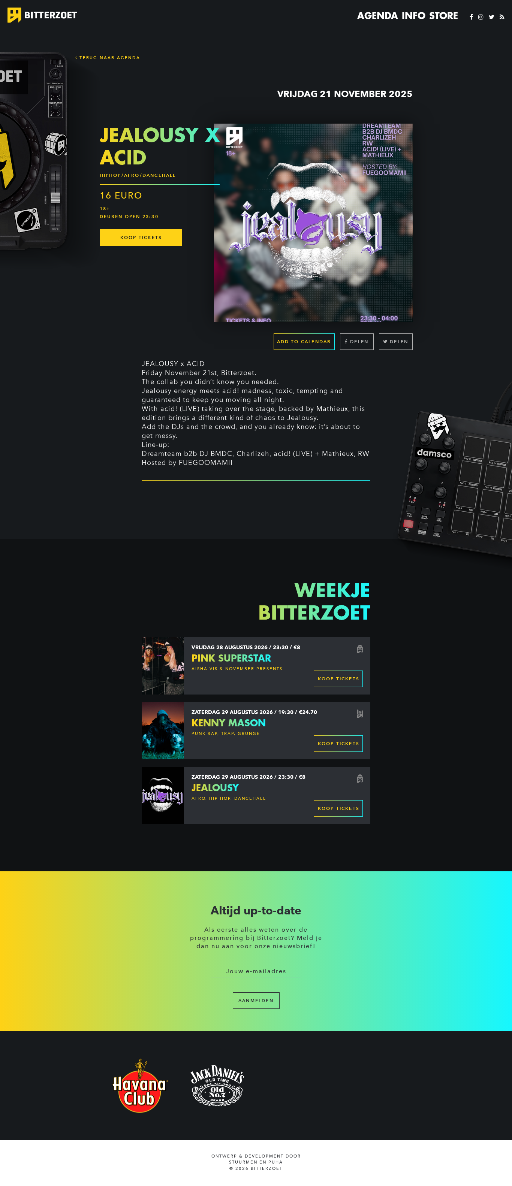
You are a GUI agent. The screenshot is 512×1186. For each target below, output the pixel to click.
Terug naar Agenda (109, 57)
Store (443, 15)
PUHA (275, 1162)
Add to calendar (304, 341)
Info (413, 15)
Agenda (377, 15)
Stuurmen (243, 1162)
